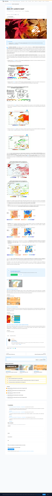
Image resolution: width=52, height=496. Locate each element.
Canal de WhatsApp (14, 274)
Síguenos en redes (8, 14)
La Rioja (26, 1)
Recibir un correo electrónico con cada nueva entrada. (14, 447)
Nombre (9, 433)
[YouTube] (15, 14)
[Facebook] (12, 14)
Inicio (11, 1)
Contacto (43, 1)
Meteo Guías (36, 1)
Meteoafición (40, 1)
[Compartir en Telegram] (15, 348)
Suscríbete (21, 274)
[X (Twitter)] (11, 14)
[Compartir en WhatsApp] (13, 348)
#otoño (8, 335)
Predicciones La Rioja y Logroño (16, 1)
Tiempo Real (29, 1)
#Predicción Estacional (13, 335)
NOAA (15, 105)
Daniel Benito (27, 11)
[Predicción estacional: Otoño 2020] (26, 283)
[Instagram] (14, 14)
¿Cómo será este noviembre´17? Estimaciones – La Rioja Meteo (17, 417)
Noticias (33, 1)
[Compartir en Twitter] (10, 348)
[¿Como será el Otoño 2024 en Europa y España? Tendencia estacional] (26, 319)
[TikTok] (17, 14)
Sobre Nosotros (47, 1)
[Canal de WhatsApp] (18, 14)
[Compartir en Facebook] (12, 348)
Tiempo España (22, 1)
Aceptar (44, 494)
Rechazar (48, 494)
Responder (10, 416)
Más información (38, 494)
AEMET (14, 60)
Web (8, 440)
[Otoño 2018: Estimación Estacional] (26, 301)
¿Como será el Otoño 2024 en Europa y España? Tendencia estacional (17, 324)
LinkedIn (20, 344)
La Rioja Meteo (6, 1)
